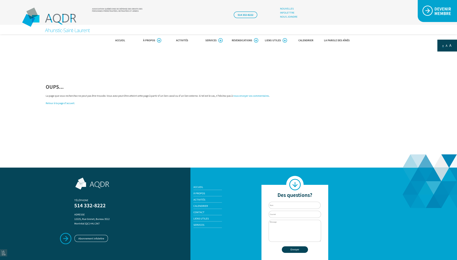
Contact (198, 212)
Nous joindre (289, 16)
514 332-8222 (245, 15)
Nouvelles (287, 8)
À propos (149, 40)
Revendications (242, 40)
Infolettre (287, 12)
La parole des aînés (337, 40)
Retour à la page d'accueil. (60, 103)
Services (211, 40)
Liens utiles (273, 40)
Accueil (120, 40)
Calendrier (305, 40)
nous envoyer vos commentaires (251, 95)
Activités (182, 40)
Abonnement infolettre (91, 238)
